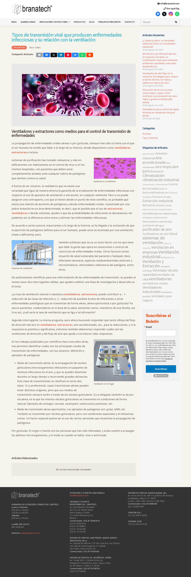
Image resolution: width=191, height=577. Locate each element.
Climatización (153, 175)
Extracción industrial (157, 201)
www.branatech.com (30, 533)
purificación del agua (153, 225)
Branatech (157, 171)
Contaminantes (161, 184)
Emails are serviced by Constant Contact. (159, 359)
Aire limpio (163, 167)
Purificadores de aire (155, 234)
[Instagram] (170, 14)
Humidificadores (165, 209)
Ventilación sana (167, 257)
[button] (69, 22)
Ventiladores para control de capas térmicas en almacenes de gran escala (160, 112)
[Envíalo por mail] (39, 55)
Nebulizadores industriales (157, 221)
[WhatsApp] (177, 14)
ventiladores (160, 278)
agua (144, 154)
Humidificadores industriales (159, 213)
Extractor (148, 205)
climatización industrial (160, 180)
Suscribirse (161, 368)
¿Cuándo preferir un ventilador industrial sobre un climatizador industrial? (159, 43)
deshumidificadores (153, 192)
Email (149, 327)
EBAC (167, 193)
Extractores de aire (150, 209)
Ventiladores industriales (152, 289)
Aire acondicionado (154, 160)
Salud (173, 234)
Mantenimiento (161, 217)
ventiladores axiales (155, 283)
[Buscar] (176, 22)
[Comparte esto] (46, 55)
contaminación (148, 184)
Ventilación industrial (160, 254)
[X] (164, 14)
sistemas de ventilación (153, 240)
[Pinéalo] (68, 55)
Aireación (151, 154)
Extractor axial (163, 205)
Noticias (146, 133)
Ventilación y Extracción (153, 263)
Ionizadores (147, 217)
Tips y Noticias (150, 137)
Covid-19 (163, 188)
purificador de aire (157, 229)
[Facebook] (158, 14)
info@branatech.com (79, 495)
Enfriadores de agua (161, 196)
